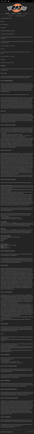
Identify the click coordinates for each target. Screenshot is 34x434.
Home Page (10, 15)
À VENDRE (26, 13)
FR (6, 1)
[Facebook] (17, 1)
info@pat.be (7, 216)
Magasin (7, 13)
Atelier (13, 13)
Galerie (19, 13)
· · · (31, 13)
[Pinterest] (19, 1)
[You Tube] (24, 1)
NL (9, 1)
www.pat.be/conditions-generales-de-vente (21, 94)
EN (3, 1)
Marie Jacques (10, 431)
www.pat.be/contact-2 (13, 175)
